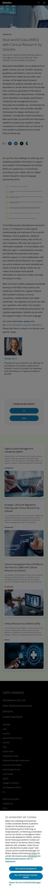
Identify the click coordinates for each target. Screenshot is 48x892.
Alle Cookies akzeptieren (26, 868)
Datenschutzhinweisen (15, 858)
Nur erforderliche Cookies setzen (26, 876)
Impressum (10, 861)
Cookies (32, 856)
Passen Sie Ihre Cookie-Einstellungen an (25, 883)
